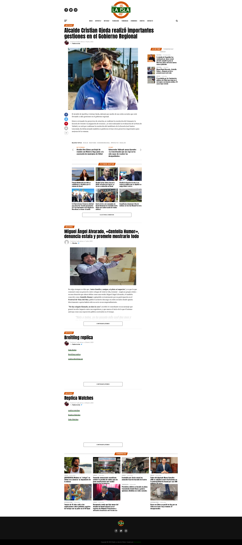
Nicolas (74, 243)
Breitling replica (74, 354)
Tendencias (124, 21)
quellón (123, 143)
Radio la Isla (76, 43)
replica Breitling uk (75, 359)
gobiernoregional (104, 143)
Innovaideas (137, 542)
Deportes (98, 21)
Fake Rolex (72, 350)
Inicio (91, 21)
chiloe (86, 143)
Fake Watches (73, 419)
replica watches (74, 410)
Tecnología (115, 21)
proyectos (115, 143)
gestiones (93, 143)
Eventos (142, 21)
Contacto (150, 21)
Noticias (106, 21)
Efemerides (134, 21)
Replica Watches (74, 415)
